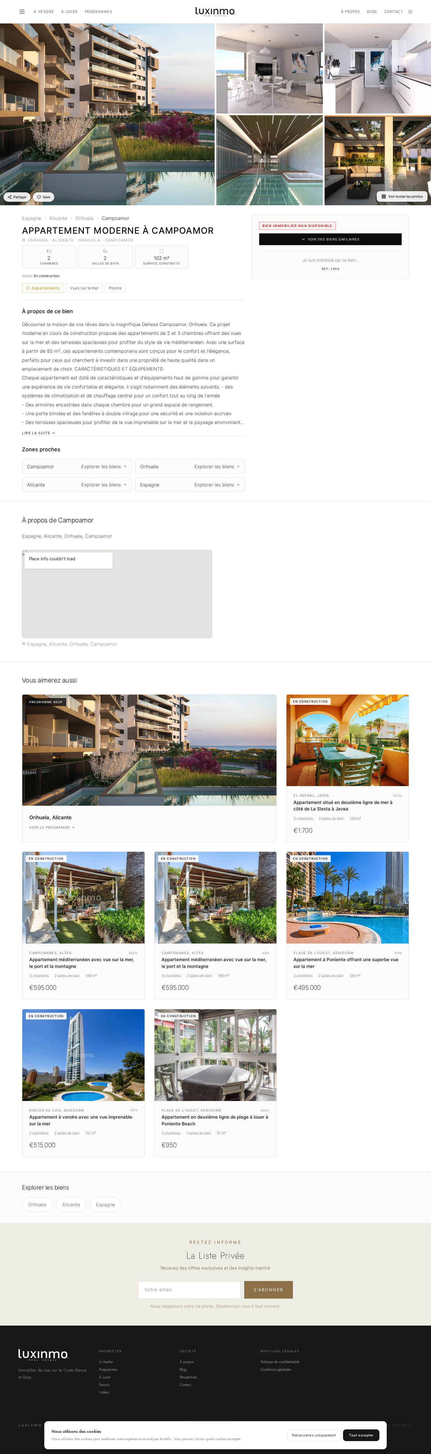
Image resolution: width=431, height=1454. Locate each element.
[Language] (410, 11)
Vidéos (104, 1392)
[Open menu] (22, 11)
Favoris (104, 1384)
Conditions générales (276, 1369)
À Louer (69, 11)
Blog (372, 11)
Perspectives (188, 1377)
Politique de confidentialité (280, 1362)
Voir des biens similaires (334, 239)
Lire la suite (36, 433)
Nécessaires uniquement (314, 1435)
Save (46, 197)
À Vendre (44, 11)
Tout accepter (361, 1435)
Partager (19, 197)
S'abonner (269, 1289)
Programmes (98, 11)
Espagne (105, 1204)
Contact (393, 11)
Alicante (71, 1204)
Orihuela (37, 1204)
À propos (350, 11)
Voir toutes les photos (405, 196)
